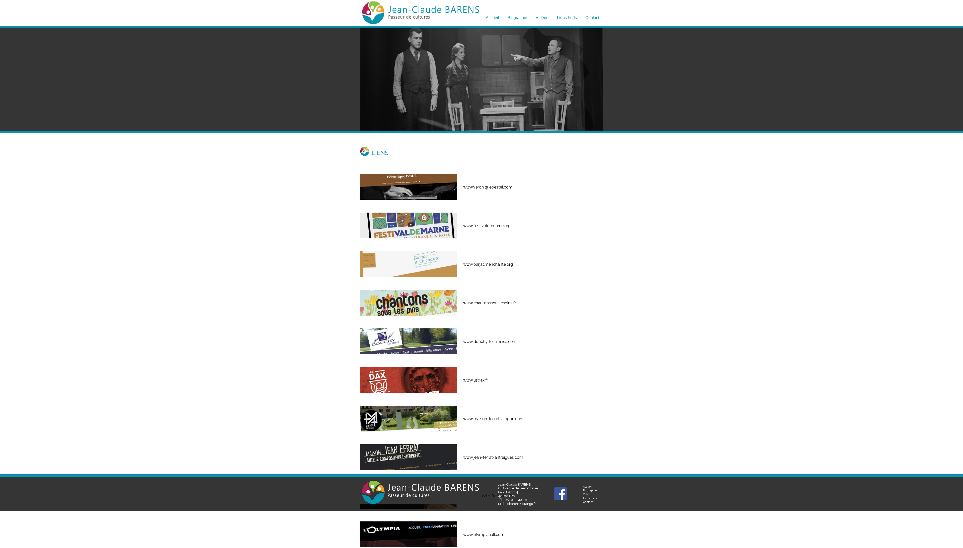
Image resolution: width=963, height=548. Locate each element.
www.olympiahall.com (483, 534)
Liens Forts (567, 18)
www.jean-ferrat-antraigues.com (493, 457)
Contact (592, 18)
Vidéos (542, 18)
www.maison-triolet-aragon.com (493, 418)
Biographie (517, 18)
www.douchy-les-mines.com (490, 341)
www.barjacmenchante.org (488, 264)
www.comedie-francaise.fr (487, 496)
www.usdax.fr (475, 380)
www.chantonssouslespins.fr (489, 303)
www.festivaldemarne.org (487, 225)
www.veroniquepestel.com (487, 187)
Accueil (492, 18)
